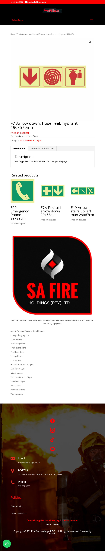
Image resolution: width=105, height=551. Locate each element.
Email (21, 458)
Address (23, 470)
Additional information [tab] (42, 148)
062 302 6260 (17, 2)
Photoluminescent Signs (27, 34)
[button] (90, 41)
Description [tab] (19, 148)
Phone (22, 482)
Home (13, 34)
